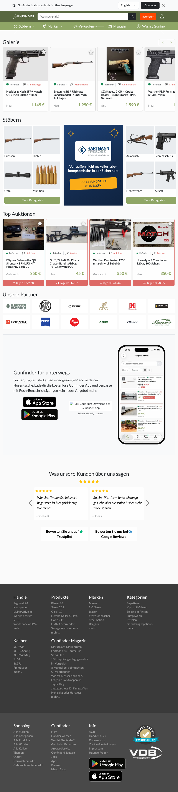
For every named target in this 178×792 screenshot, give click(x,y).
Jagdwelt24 (20, 603)
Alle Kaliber (20, 748)
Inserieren (148, 16)
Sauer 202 (57, 607)
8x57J (17, 663)
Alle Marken (21, 731)
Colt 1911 (57, 620)
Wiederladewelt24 (25, 624)
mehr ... (18, 628)
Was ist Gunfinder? (156, 26)
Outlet (17, 756)
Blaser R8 (57, 603)
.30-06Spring (21, 651)
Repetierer (133, 603)
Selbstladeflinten (137, 611)
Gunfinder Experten (63, 744)
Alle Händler (21, 744)
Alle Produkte (21, 740)
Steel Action (96, 620)
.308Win (18, 646)
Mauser (94, 603)
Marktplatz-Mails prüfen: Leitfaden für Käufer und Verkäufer (66, 651)
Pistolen (132, 620)
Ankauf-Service (60, 748)
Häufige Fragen (98, 752)
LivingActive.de (23, 611)
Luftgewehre (135, 615)
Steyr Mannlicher (99, 615)
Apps (54, 761)
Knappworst (21, 607)
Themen (18, 752)
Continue (150, 5)
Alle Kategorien (23, 736)
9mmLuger (20, 667)
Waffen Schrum (22, 615)
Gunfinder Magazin (63, 752)
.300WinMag (21, 655)
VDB (16, 620)
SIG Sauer (95, 607)
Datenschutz (97, 740)
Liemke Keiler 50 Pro (64, 615)
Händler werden (61, 736)
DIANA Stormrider (62, 624)
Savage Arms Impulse (64, 628)
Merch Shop (58, 769)
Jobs (54, 756)
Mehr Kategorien (32, 200)
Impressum (96, 748)
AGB (92, 731)
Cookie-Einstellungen (102, 744)
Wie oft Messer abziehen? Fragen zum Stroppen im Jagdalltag (67, 680)
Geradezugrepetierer (140, 624)
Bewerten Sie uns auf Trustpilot (62, 534)
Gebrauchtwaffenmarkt (28, 765)
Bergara (94, 624)
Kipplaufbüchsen (137, 607)
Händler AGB (97, 736)
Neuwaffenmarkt (24, 761)
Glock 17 (57, 611)
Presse (55, 765)
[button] (160, 16)
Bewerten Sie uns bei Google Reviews (112, 534)
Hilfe (54, 731)
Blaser (93, 611)
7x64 (16, 659)
